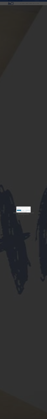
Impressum (26, 211)
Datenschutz (24, 211)
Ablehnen (23, 210)
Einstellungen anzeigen (28, 210)
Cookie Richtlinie (21, 211)
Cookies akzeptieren (19, 210)
